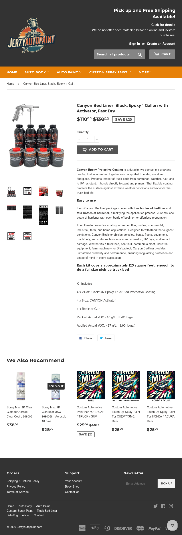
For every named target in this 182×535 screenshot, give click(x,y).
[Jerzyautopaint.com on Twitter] (155, 507)
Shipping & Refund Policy (23, 481)
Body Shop (72, 486)
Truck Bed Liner (47, 510)
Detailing (12, 515)
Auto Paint (68, 72)
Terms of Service (18, 492)
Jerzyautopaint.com (29, 527)
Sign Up (166, 483)
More (144, 72)
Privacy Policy (16, 486)
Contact (39, 515)
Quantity (83, 132)
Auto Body (35, 72)
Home (12, 72)
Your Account (73, 481)
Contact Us (72, 492)
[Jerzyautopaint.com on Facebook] (163, 507)
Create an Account (161, 43)
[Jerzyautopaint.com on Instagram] (171, 507)
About (26, 515)
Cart (165, 54)
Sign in (134, 43)
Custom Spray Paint (109, 72)
